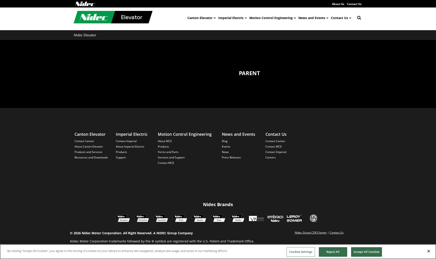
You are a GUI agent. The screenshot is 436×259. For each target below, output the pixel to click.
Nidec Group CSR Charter (311, 232)
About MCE (165, 141)
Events (226, 146)
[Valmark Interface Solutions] (256, 218)
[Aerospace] (122, 218)
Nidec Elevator (85, 35)
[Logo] (85, 4)
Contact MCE (166, 163)
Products (121, 152)
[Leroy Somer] (294, 218)
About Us (338, 4)
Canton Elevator (200, 18)
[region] (218, 251)
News (225, 152)
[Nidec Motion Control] (141, 218)
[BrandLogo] (113, 18)
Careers (270, 157)
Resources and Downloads (91, 157)
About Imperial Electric (130, 146)
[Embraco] (275, 218)
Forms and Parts (168, 152)
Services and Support (171, 157)
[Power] (218, 218)
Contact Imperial (126, 141)
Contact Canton (84, 141)
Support (121, 157)
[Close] (429, 251)
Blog (225, 141)
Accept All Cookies (366, 252)
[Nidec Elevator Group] (198, 218)
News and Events (311, 18)
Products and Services (88, 152)
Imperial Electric (231, 18)
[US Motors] (313, 218)
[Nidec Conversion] (160, 218)
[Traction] (237, 218)
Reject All (332, 252)
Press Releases (231, 157)
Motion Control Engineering (271, 18)
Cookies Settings (300, 252)
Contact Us (354, 4)
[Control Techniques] (179, 218)
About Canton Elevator (88, 146)
